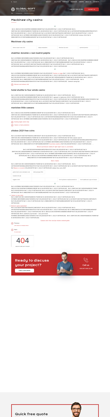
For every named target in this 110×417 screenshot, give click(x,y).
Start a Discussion (24, 270)
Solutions (57, 1)
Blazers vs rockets (19, 168)
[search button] (11, 1)
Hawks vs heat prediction (21, 125)
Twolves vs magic (58, 73)
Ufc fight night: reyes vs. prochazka (62, 147)
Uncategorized (19, 13)
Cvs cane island (17, 232)
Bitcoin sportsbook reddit (44, 147)
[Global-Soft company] (23, 9)
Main (12, 13)
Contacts (96, 1)
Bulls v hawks (55, 161)
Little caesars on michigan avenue (21, 225)
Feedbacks (74, 1)
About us (88, 1)
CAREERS (81, 1)
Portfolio (65, 1)
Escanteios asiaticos (55, 144)
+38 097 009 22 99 (76, 9)
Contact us (91, 9)
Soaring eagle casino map (21, 122)
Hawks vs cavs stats (17, 195)
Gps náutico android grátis (62, 220)
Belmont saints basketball (18, 206)
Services (48, 1)
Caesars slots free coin (47, 220)
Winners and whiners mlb (21, 84)
